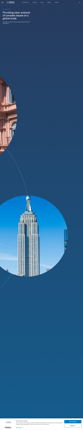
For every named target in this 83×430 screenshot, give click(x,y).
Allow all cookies (72, 421)
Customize (72, 425)
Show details (18, 427)
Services (35, 2)
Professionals (25, 2)
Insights (49, 2)
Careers (57, 2)
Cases (42, 2)
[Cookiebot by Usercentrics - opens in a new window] (8, 428)
